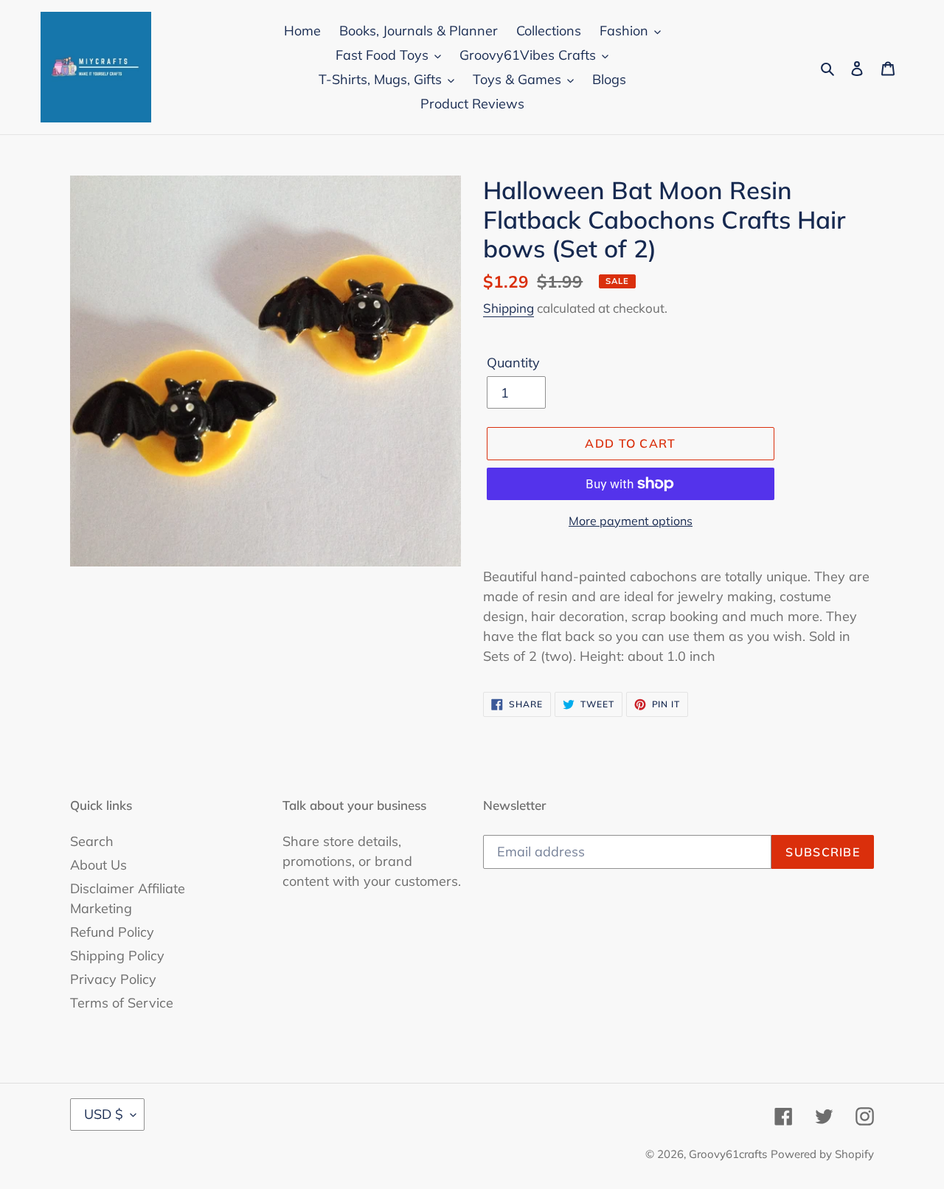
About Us (98, 864)
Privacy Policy (113, 979)
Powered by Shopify (822, 1154)
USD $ (103, 1114)
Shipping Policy (117, 955)
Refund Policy (112, 931)
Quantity (513, 362)
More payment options (631, 520)
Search (92, 841)
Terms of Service (121, 1002)
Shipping (508, 308)
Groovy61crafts (728, 1154)
